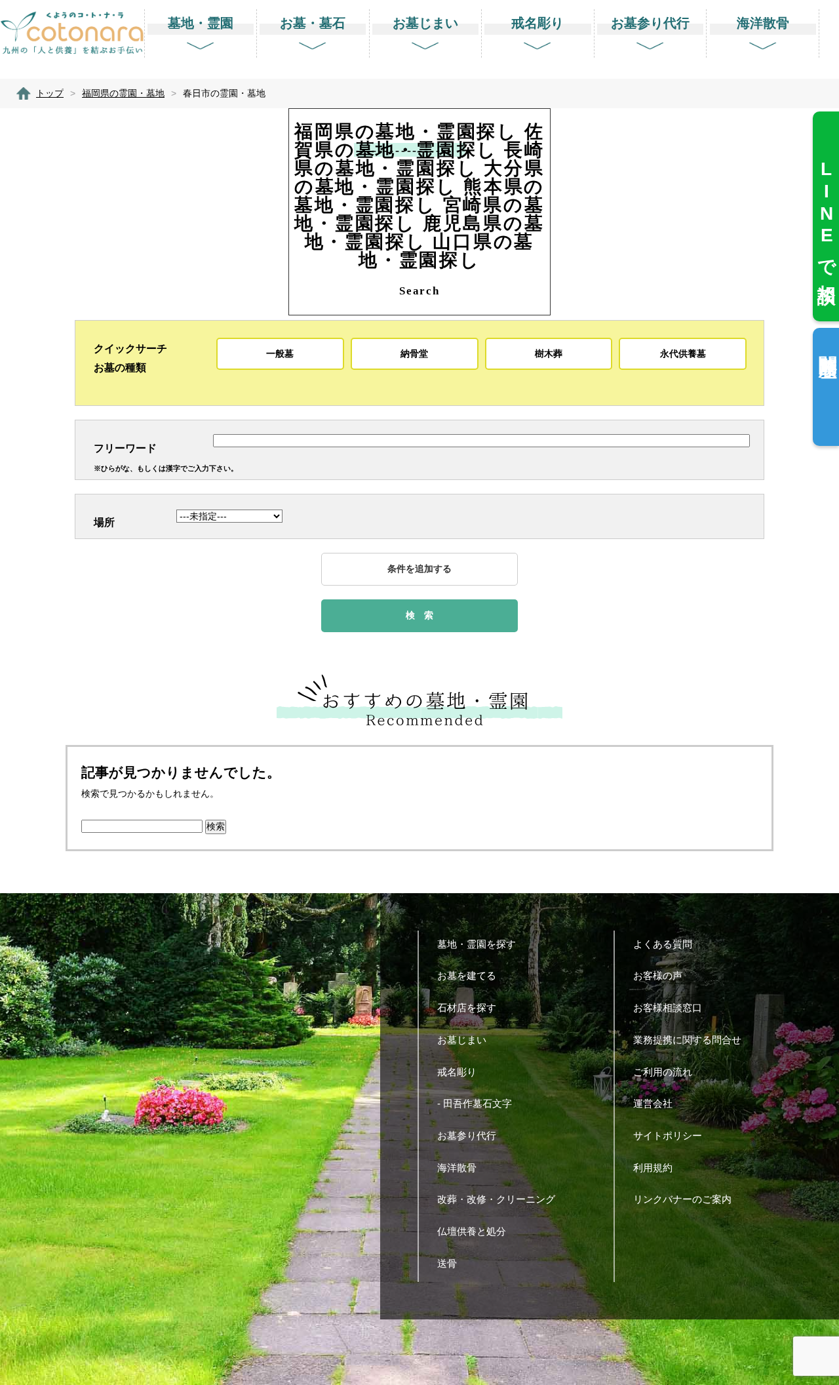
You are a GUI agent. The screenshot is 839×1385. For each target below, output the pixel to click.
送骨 (447, 1263)
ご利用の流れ (662, 1071)
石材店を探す (466, 1007)
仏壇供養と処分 (471, 1231)
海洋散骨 (457, 1167)
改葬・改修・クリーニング (496, 1199)
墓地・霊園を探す (476, 944)
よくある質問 (662, 944)
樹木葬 (548, 353)
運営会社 (653, 1103)
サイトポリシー (667, 1135)
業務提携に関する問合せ (687, 1039)
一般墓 (280, 353)
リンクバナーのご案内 (682, 1199)
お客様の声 (657, 975)
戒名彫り (457, 1071)
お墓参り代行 (466, 1135)
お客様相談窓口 (667, 1007)
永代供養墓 (683, 353)
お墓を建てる (466, 975)
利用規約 (653, 1167)
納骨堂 (414, 353)
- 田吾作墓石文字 (474, 1103)
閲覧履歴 (827, 345)
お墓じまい (461, 1039)
